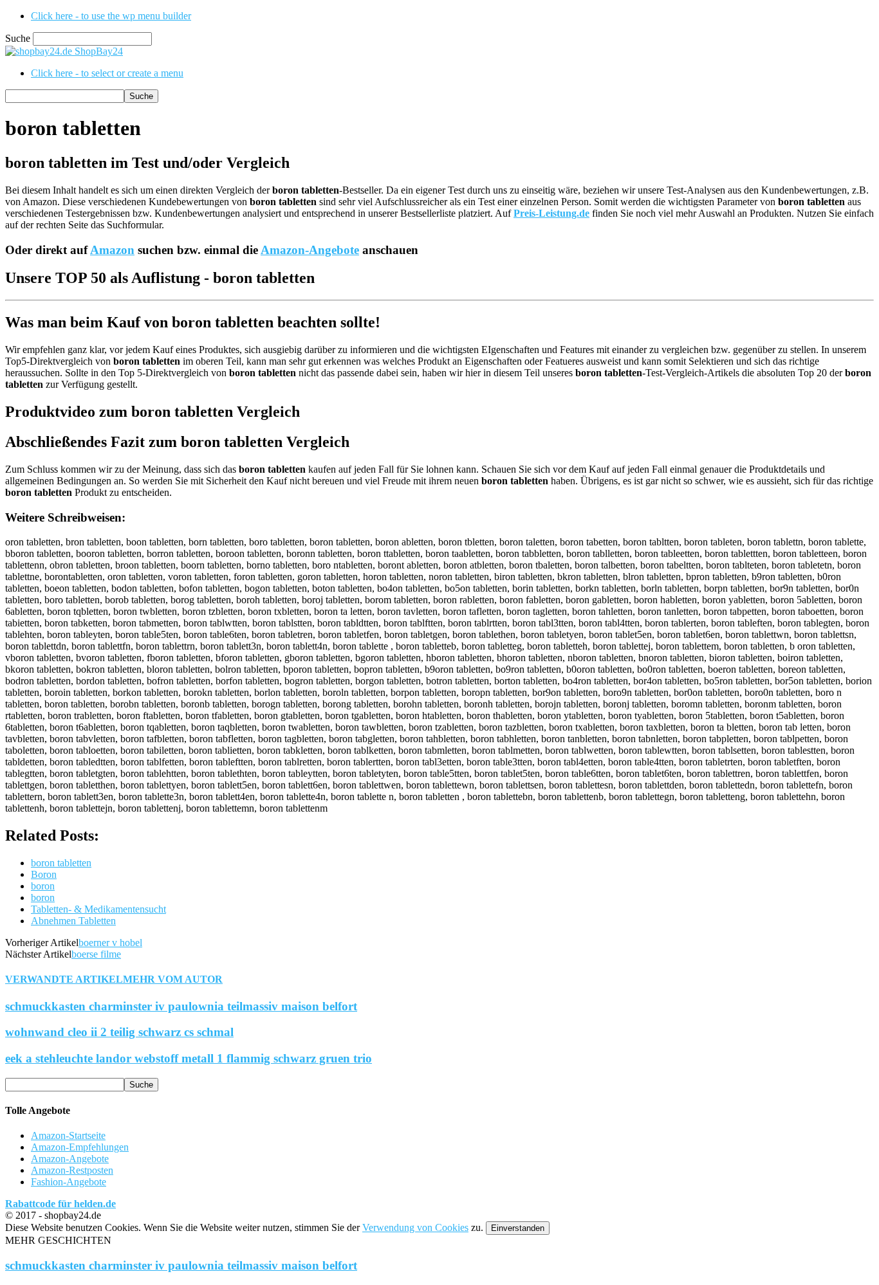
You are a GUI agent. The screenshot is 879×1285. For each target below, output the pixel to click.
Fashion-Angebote (68, 1181)
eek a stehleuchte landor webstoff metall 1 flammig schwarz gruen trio (188, 1058)
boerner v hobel (110, 942)
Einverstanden (517, 1228)
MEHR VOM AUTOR (173, 979)
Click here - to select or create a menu (107, 73)
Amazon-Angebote (310, 250)
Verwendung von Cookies (415, 1227)
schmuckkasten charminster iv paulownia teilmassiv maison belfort (181, 1006)
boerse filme (96, 954)
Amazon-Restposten (72, 1170)
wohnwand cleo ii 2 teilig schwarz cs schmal (119, 1032)
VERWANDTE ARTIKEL (64, 979)
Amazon (112, 250)
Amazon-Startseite (68, 1135)
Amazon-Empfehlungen (80, 1147)
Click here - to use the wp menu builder (111, 15)
